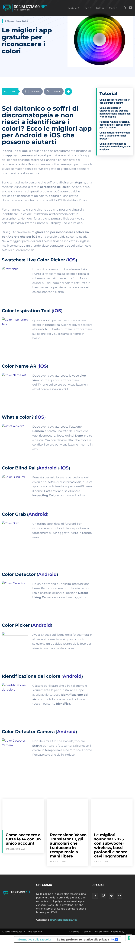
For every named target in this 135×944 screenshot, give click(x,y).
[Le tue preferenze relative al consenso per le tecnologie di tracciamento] (129, 938)
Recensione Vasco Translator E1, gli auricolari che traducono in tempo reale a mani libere (68, 845)
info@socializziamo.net (63, 919)
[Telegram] (111, 896)
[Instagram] (103, 895)
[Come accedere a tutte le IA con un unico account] (23, 814)
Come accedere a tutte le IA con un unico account (114, 101)
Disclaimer (87, 931)
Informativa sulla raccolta (34, 939)
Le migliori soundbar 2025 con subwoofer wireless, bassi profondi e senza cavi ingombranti (111, 845)
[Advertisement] (114, 179)
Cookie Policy (117, 931)
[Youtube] (130, 8)
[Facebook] (95, 896)
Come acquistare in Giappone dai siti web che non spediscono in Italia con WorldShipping (115, 112)
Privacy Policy (101, 931)
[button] (125, 8)
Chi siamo (74, 931)
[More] (68, 91)
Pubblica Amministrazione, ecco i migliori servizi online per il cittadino (115, 124)
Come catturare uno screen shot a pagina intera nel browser (114, 135)
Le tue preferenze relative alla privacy (83, 939)
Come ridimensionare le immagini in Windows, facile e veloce (115, 146)
